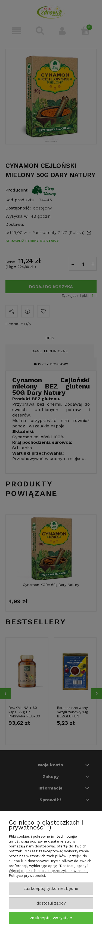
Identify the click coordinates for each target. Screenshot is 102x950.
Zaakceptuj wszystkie (51, 917)
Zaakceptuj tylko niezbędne (51, 888)
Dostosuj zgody (51, 903)
